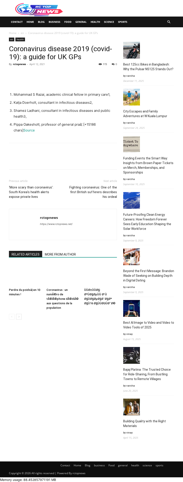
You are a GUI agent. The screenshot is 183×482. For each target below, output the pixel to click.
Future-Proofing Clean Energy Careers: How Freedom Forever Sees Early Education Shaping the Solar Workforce (147, 221)
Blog (41, 21)
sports (122, 21)
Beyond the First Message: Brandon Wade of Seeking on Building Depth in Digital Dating (148, 275)
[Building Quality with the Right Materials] (131, 408)
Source (29, 130)
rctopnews (19, 64)
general (81, 21)
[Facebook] (13, 74)
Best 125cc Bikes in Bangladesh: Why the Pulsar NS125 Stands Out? (148, 67)
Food (67, 21)
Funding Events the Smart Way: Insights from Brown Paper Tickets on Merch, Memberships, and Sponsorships (148, 165)
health (95, 21)
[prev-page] (12, 316)
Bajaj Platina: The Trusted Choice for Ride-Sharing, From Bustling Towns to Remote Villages (147, 374)
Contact (17, 21)
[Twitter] (23, 74)
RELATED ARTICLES (26, 254)
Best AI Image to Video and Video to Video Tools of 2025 (148, 325)
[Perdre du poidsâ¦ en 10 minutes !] (25, 275)
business (54, 21)
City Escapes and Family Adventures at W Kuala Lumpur (145, 114)
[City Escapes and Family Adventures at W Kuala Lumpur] (131, 98)
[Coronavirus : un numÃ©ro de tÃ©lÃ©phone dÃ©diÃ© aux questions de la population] (62, 275)
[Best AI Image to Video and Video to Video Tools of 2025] (131, 309)
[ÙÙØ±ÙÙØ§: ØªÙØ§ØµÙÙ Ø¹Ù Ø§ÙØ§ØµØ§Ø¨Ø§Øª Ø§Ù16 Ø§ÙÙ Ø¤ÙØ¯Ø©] (100, 275)
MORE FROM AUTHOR (60, 254)
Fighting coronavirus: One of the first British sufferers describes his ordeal (93, 192)
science (109, 21)
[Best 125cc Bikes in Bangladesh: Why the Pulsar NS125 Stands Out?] (131, 51)
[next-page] (19, 316)
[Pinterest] (33, 74)
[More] (54, 74)
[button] (168, 22)
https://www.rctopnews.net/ (56, 224)
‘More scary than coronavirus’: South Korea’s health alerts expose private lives (31, 192)
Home (30, 21)
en (22, 33)
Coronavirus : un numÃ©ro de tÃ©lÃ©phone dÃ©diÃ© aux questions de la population (62, 298)
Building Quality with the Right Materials (144, 423)
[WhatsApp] (44, 74)
